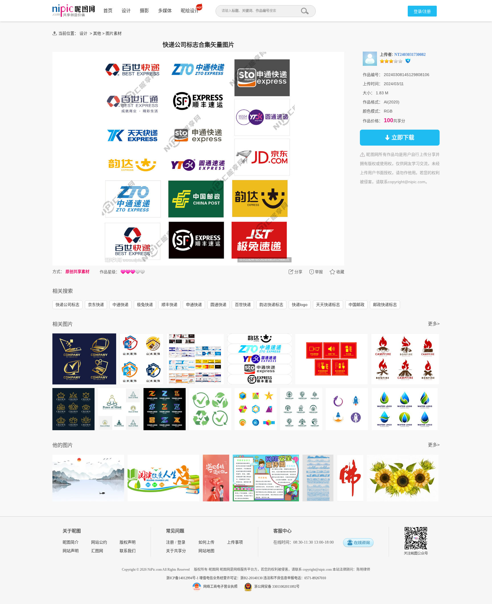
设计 (126, 10)
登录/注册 (422, 11)
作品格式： (373, 102)
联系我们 (128, 551)
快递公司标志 (67, 304)
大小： (369, 93)
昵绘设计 (190, 10)
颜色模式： (373, 111)
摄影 (144, 10)
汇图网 (97, 551)
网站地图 (206, 551)
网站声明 (71, 551)
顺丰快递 (169, 304)
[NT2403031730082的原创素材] (370, 58)
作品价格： (373, 121)
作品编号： (373, 74)
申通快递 (194, 304)
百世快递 (243, 304)
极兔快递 (145, 304)
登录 (181, 542)
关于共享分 (176, 551)
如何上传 (206, 542)
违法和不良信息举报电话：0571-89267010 (294, 578)
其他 (97, 33)
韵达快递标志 (271, 304)
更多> (434, 323)
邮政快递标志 (385, 304)
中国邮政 (356, 304)
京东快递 (96, 304)
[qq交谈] (358, 543)
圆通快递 (218, 304)
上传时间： (373, 83)
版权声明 (128, 542)
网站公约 (99, 542)
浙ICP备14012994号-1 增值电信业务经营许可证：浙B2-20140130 (214, 578)
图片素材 (114, 33)
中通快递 (120, 304)
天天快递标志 (328, 304)
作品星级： (110, 272)
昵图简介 (71, 542)
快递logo (300, 304)
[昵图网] (73, 10)
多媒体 (165, 10)
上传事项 (235, 542)
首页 (107, 10)
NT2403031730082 (410, 54)
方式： (58, 271)
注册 (170, 542)
